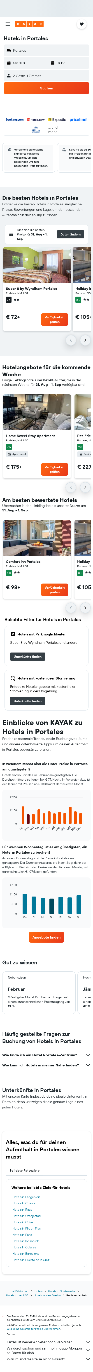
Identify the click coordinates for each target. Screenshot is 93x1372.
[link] (27, 657)
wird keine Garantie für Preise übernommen (33, 1328)
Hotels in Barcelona (25, 1254)
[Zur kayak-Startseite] (29, 24)
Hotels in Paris (22, 1235)
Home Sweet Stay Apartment (30, 435)
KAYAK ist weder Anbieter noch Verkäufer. (39, 1342)
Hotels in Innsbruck (25, 1241)
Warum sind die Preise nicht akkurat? (36, 1359)
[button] (8, 24)
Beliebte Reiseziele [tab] (24, 1170)
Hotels (39, 1291)
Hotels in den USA (17, 1295)
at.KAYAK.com (20, 1291)
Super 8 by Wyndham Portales (31, 288)
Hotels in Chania (23, 1203)
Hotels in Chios (22, 1222)
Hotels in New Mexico (47, 1295)
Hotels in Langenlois (26, 1197)
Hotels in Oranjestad (26, 1216)
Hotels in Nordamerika (61, 1291)
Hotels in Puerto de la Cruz (30, 1260)
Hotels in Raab (22, 1210)
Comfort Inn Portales (23, 561)
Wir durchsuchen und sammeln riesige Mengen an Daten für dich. (44, 1350)
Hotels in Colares (24, 1247)
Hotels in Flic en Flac (26, 1228)
